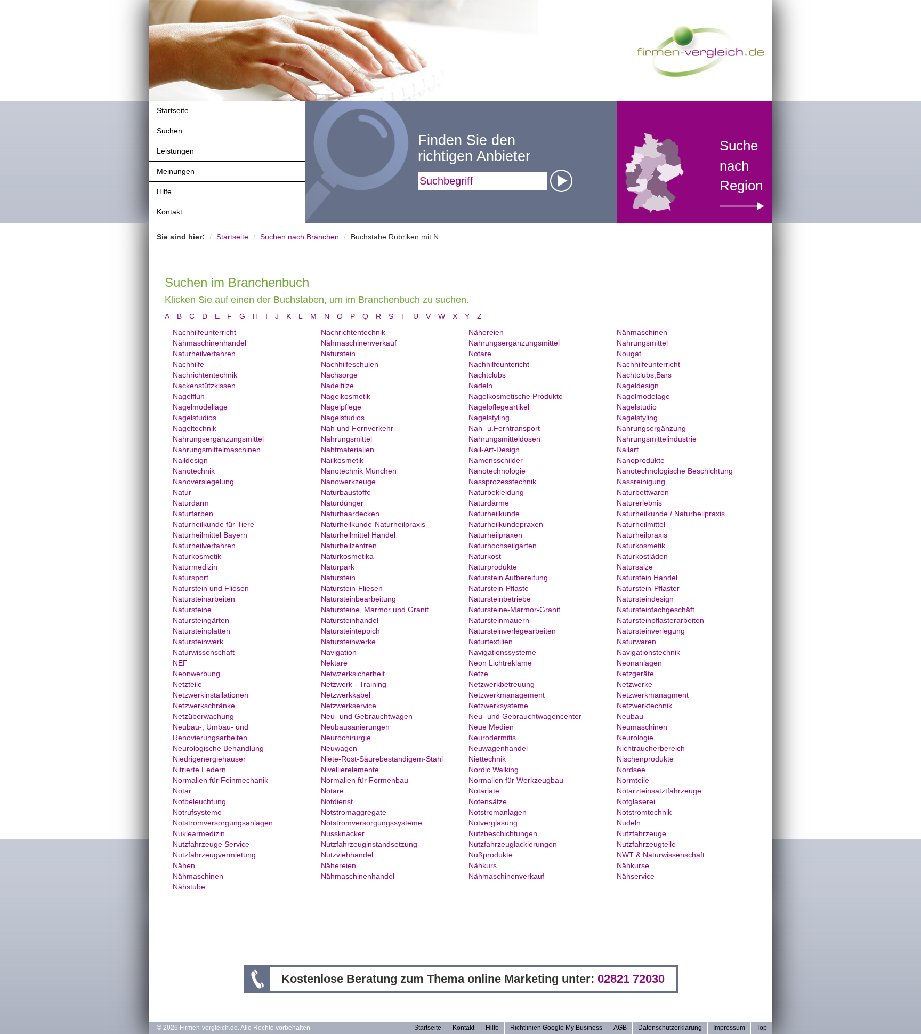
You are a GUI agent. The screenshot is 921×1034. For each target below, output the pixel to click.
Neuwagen (339, 748)
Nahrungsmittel (642, 343)
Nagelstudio (637, 407)
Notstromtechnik (644, 812)
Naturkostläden (642, 556)
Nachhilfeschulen (349, 364)
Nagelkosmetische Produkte (515, 396)
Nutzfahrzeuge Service (211, 844)
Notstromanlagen (497, 812)
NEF (180, 663)
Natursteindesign (645, 599)
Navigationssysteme (502, 652)
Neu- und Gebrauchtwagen (367, 716)
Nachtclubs (487, 375)
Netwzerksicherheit (353, 673)
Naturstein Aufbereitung (508, 577)
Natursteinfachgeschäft (655, 609)
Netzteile (187, 684)
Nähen (184, 865)
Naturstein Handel (647, 577)
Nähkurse (633, 865)
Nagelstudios (194, 417)
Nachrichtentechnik (353, 332)
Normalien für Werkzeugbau (515, 780)
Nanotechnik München (359, 471)
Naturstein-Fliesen (352, 588)
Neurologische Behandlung (218, 748)
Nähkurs (482, 865)
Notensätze (487, 801)
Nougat (629, 353)
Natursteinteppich (350, 631)
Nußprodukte (490, 855)
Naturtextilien (490, 641)
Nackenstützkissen (204, 385)
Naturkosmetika (347, 556)
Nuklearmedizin (199, 833)
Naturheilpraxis (642, 535)
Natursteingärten (201, 620)
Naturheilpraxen (495, 535)
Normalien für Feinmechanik (220, 780)
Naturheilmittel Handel (358, 535)
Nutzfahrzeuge (641, 833)
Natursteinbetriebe (499, 599)
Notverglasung (493, 823)
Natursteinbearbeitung (358, 599)
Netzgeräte (635, 673)
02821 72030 (631, 978)
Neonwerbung (196, 673)
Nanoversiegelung (203, 481)
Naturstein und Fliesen (211, 588)
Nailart (628, 449)
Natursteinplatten (201, 631)
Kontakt (169, 211)
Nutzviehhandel (347, 855)
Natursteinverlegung (651, 631)
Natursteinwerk (198, 641)
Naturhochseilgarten (502, 545)
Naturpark (337, 567)
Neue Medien (491, 727)
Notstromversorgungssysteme (371, 823)
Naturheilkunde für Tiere (213, 524)
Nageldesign (638, 385)
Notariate (483, 791)
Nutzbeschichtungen (502, 833)
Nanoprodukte (641, 460)
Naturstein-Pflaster (648, 588)
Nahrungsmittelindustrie (657, 439)
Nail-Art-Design (494, 449)
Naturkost (484, 556)
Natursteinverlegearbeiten (512, 631)
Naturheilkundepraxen (505, 524)
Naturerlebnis (639, 503)
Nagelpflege (341, 407)
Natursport (190, 577)
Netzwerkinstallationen (210, 695)
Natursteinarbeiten (204, 599)
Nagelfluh (189, 396)
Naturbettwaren (643, 492)
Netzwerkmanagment (653, 695)
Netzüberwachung (203, 716)
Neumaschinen (642, 727)
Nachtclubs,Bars (644, 375)
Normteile (633, 780)
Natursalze (635, 567)
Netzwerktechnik (644, 705)
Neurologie (635, 737)
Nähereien (486, 332)
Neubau (630, 716)
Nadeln (480, 385)
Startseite (173, 110)
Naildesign (190, 460)
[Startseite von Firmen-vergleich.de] (700, 50)
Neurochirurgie (346, 737)
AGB (620, 1027)
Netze (478, 673)
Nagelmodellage (200, 407)
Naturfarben (193, 513)
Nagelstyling (489, 417)
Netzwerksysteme (498, 705)
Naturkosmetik (641, 545)
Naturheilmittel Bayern (210, 535)
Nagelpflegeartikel (498, 407)
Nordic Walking (493, 769)
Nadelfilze (337, 385)
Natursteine (192, 609)
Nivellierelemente (350, 769)
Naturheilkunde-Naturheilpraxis (373, 524)
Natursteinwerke (348, 641)
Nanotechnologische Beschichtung (675, 471)
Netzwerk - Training (353, 684)
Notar (182, 791)
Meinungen (176, 171)
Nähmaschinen (642, 332)
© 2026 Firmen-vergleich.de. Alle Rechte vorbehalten (233, 1027)
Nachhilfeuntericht (498, 364)
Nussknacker (343, 833)
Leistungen (175, 151)
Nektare (334, 663)
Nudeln (629, 823)
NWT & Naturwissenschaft (661, 855)
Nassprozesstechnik (502, 481)
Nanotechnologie (497, 471)
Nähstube (189, 887)
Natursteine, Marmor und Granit (375, 609)
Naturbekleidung (496, 492)
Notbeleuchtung (199, 801)
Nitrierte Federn (199, 769)
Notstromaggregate (353, 812)
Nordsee (631, 769)
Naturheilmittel (641, 524)
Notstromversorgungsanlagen (223, 823)
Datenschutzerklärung (670, 1027)
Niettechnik (487, 759)
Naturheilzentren (349, 545)
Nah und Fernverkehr (357, 428)
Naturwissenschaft (204, 652)
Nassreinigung (641, 481)
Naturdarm (191, 503)
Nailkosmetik (342, 460)
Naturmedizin (195, 567)
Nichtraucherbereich (651, 748)
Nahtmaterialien (347, 449)
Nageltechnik (194, 428)
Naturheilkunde (494, 513)
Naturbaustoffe (346, 492)
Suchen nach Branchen (299, 237)
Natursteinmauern (498, 620)
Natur (182, 492)
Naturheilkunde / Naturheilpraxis (671, 513)
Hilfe (164, 191)
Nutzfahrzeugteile (646, 844)
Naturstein (338, 353)
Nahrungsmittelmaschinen (217, 449)
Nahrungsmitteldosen (504, 439)
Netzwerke (634, 684)
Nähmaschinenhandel (209, 343)
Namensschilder (495, 460)
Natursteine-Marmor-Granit (514, 609)
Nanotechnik (194, 471)
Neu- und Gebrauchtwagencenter (524, 716)
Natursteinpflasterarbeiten (660, 620)
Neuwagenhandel (498, 748)
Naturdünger (342, 503)
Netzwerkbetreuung (501, 684)
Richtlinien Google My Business (556, 1027)
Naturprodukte (492, 567)
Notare (479, 353)
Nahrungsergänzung (651, 428)
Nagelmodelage (643, 396)
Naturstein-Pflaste (498, 588)
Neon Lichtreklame (500, 663)
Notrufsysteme (197, 812)
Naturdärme (488, 503)
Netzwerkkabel (345, 695)
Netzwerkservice (348, 705)
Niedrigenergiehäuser (209, 759)
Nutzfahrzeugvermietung (214, 855)
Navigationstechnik (648, 652)
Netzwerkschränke (204, 705)
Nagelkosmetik (345, 396)
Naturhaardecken (350, 513)
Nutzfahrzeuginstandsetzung (369, 844)
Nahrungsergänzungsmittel (514, 343)
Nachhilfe (188, 364)
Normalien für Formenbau (364, 780)
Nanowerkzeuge (348, 481)
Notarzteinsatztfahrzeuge (659, 791)
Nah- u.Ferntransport (504, 428)
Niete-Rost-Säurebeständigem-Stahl (382, 759)
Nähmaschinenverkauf (359, 343)
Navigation (339, 652)
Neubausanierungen (355, 727)
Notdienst (337, 801)
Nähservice (636, 876)
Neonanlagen (639, 663)
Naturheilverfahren (204, 353)
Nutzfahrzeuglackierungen (512, 844)
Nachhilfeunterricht (204, 332)
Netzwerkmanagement (506, 695)
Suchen (169, 130)
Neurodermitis (492, 737)
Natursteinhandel (349, 620)
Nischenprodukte (645, 759)
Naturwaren (636, 641)
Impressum (729, 1027)
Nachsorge (339, 375)
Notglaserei (636, 801)
